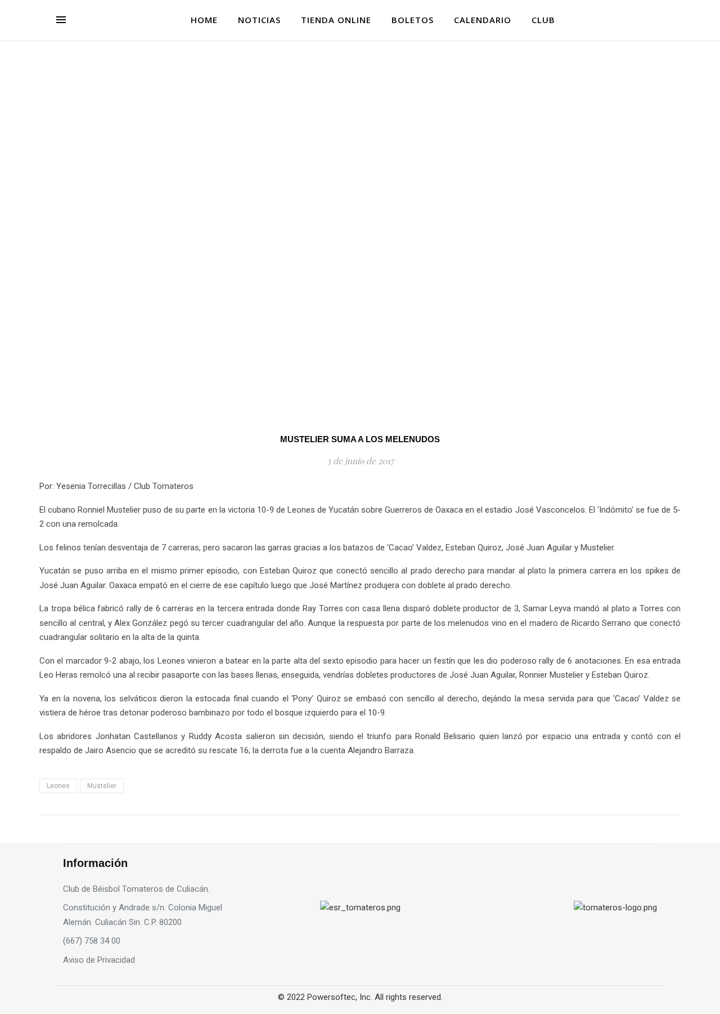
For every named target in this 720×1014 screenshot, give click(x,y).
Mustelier (101, 786)
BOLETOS (413, 19)
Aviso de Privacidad (99, 960)
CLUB (543, 19)
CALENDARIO (482, 19)
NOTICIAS (259, 19)
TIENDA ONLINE (336, 19)
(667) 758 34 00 (91, 941)
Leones (58, 786)
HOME (204, 19)
